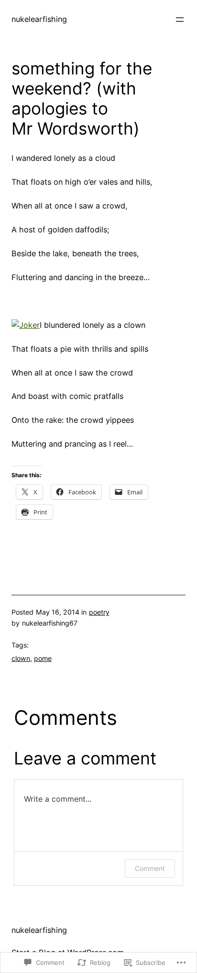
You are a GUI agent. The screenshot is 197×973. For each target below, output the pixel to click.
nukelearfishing (39, 19)
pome (43, 658)
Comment (150, 868)
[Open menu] (180, 19)
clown (20, 658)
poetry (99, 612)
